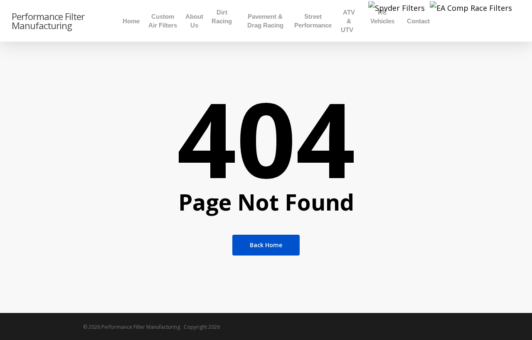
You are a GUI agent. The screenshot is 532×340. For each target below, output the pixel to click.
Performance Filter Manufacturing (48, 21)
